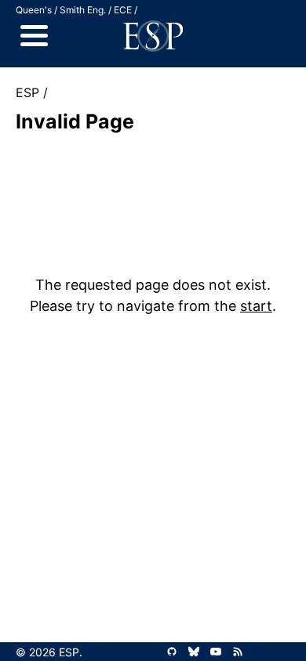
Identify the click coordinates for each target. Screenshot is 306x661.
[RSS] (237, 652)
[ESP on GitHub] (171, 652)
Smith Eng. (83, 10)
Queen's (34, 10)
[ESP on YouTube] (215, 652)
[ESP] (153, 36)
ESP (27, 92)
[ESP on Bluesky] (193, 652)
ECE (123, 10)
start (256, 306)
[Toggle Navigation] (34, 36)
